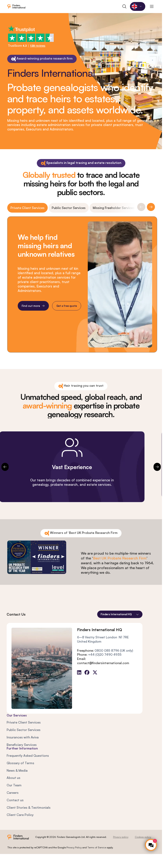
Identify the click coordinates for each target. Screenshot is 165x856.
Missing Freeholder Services (113, 208)
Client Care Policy (20, 815)
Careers (13, 793)
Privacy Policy (74, 847)
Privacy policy (120, 836)
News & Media (17, 770)
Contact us (15, 800)
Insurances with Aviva (23, 737)
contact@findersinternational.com (103, 663)
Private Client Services (27, 208)
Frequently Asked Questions (28, 756)
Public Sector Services (69, 208)
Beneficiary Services (22, 745)
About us (13, 778)
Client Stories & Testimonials (29, 807)
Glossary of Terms (20, 763)
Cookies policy (143, 836)
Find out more (31, 305)
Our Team (14, 785)
